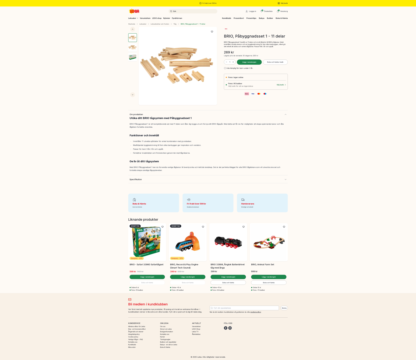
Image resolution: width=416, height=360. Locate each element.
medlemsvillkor (255, 312)
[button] (282, 11)
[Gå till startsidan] (134, 11)
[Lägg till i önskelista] (212, 31)
